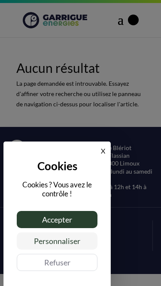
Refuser (57, 262)
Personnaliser (57, 241)
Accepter (57, 219)
